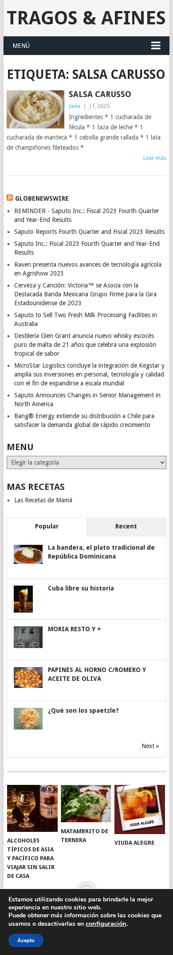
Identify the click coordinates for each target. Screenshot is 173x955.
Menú (21, 45)
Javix (75, 106)
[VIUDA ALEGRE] (139, 809)
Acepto (26, 940)
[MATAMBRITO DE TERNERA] (86, 804)
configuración (106, 924)
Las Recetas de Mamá (43, 500)
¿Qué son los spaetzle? (83, 710)
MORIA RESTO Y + (74, 629)
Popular (47, 526)
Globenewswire (42, 198)
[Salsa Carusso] (35, 109)
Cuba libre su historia (81, 588)
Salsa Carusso (100, 94)
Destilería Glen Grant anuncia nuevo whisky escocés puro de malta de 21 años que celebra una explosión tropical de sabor (85, 344)
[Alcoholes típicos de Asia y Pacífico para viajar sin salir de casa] (32, 808)
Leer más (154, 158)
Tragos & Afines (86, 18)
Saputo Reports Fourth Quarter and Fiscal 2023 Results (89, 231)
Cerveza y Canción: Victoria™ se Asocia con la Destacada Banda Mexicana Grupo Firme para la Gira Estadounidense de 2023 (85, 294)
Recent (126, 526)
